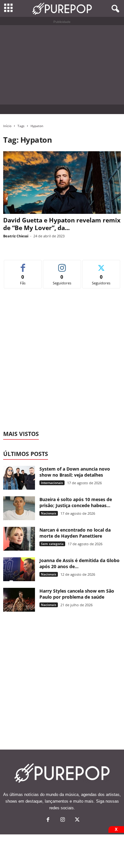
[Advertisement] (62, 65)
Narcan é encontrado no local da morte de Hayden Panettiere (75, 533)
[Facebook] (48, 820)
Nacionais (48, 513)
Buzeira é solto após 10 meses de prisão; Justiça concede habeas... (75, 502)
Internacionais (52, 482)
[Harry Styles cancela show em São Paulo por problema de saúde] (19, 600)
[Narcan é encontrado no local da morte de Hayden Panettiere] (19, 539)
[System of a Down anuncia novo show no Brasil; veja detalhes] (19, 478)
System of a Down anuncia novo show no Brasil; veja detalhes (74, 472)
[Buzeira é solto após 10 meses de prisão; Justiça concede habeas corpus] (19, 508)
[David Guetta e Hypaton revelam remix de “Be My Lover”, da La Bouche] (62, 182)
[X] (76, 820)
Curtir (23, 264)
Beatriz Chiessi (15, 236)
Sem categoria (52, 543)
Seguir (62, 264)
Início (7, 126)
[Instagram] (62, 820)
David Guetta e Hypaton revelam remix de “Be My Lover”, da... (62, 224)
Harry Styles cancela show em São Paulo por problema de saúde (76, 594)
